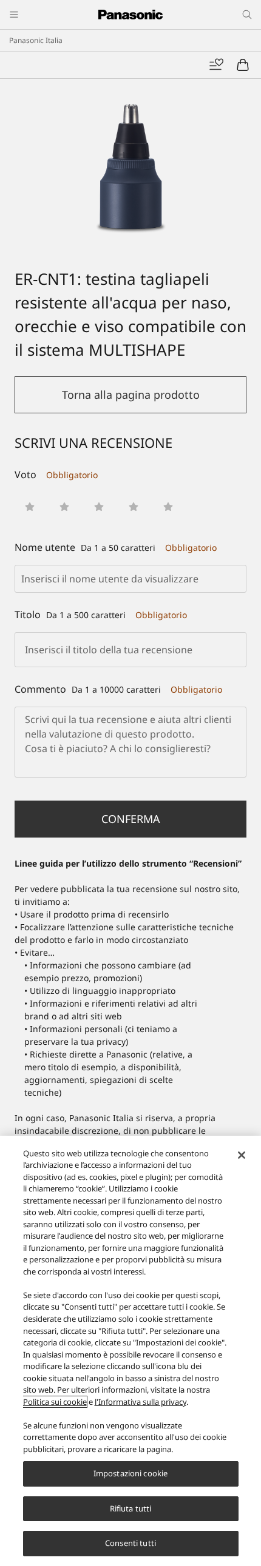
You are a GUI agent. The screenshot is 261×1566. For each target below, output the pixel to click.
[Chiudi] (241, 1155)
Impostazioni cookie (130, 1473)
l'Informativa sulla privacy (140, 1401)
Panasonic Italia (36, 40)
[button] (30, 506)
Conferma (130, 818)
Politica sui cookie (55, 1401)
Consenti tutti (130, 1543)
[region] (130, 1351)
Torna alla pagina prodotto (131, 394)
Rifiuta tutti (131, 1508)
